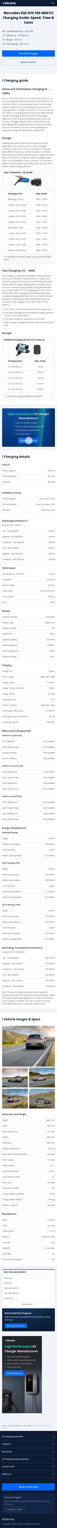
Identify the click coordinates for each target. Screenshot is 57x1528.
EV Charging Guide (15, 1426)
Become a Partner (16, 1325)
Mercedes (27, 1426)
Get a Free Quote (30, 1487)
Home (4, 1426)
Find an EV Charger (28, 53)
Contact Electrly (14, 1373)
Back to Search (28, 62)
